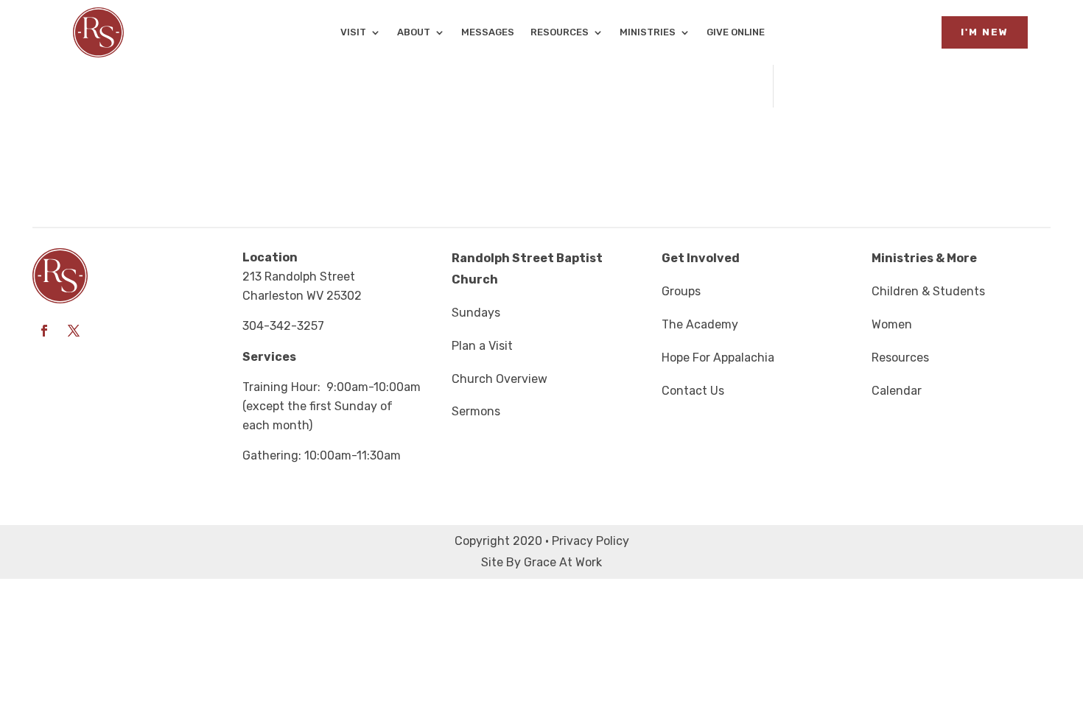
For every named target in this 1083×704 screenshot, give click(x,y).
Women (892, 324)
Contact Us (693, 391)
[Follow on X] (73, 330)
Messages (487, 32)
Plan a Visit (482, 346)
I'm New (985, 32)
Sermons (476, 411)
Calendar (897, 391)
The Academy (700, 324)
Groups (681, 291)
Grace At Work (563, 562)
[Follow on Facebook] (44, 330)
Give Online (736, 32)
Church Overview (499, 379)
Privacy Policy (590, 541)
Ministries (648, 32)
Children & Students (928, 291)
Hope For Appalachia (718, 358)
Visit (353, 32)
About (413, 32)
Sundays (476, 313)
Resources (559, 32)
